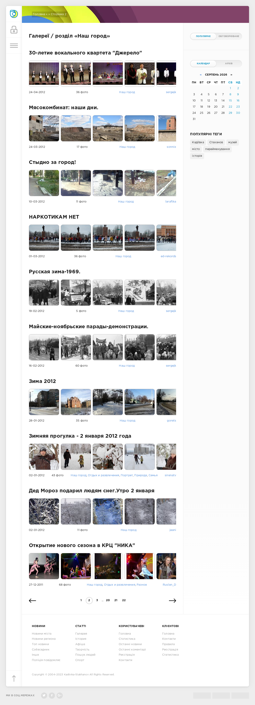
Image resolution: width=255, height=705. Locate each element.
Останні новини (130, 644)
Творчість (82, 650)
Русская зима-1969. (54, 272)
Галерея (81, 634)
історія (197, 156)
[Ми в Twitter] (44, 695)
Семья (153, 475)
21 (115, 600)
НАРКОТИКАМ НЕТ (54, 217)
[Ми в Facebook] (52, 695)
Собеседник (40, 650)
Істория (80, 639)
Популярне (203, 36)
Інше (35, 655)
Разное (142, 585)
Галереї (39, 36)
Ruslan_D (169, 585)
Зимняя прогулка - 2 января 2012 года (80, 436)
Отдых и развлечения (103, 475)
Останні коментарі (132, 650)
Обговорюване (229, 36)
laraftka (170, 202)
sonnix (171, 147)
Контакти (125, 660)
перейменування (217, 149)
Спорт (79, 660)
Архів (228, 64)
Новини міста (41, 634)
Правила (168, 644)
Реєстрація (127, 655)
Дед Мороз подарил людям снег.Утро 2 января (91, 491)
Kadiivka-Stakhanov (76, 675)
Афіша (80, 644)
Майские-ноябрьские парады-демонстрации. (88, 327)
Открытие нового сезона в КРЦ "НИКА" (82, 545)
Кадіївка (198, 142)
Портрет (127, 475)
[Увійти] (14, 30)
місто (196, 149)
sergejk (171, 92)
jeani (173, 530)
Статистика (127, 639)
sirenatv (170, 475)
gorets (171, 421)
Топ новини (40, 644)
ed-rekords (168, 256)
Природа (140, 475)
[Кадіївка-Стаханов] (14, 14)
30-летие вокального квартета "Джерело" (85, 53)
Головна (39, 14)
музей (232, 142)
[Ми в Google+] (60, 695)
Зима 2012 (42, 381)
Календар (203, 64)
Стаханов (216, 142)
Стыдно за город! (52, 162)
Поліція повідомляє (46, 660)
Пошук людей (85, 655)
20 (108, 600)
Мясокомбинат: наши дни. (63, 108)
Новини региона (44, 639)
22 (124, 600)
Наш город (127, 92)
